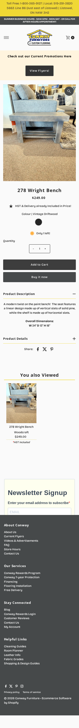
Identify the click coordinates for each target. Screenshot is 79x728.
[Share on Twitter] (45, 349)
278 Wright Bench (21, 427)
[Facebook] (6, 687)
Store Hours (12, 549)
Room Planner (13, 650)
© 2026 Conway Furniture (22, 698)
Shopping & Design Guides (22, 663)
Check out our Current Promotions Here (39, 56)
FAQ (6, 545)
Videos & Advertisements (21, 540)
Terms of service (32, 692)
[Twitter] (11, 687)
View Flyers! (39, 70)
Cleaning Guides (15, 646)
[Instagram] (21, 687)
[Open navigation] (6, 37)
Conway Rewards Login (20, 614)
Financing (10, 581)
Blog (7, 609)
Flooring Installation (17, 586)
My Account (12, 627)
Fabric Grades (13, 659)
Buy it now (39, 277)
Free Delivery (13, 590)
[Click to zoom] (69, 91)
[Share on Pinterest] (52, 349)
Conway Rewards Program (22, 573)
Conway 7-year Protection (21, 577)
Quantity (9, 241)
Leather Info (12, 655)
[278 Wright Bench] (21, 403)
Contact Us (11, 553)
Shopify (13, 702)
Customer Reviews (16, 618)
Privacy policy (11, 692)
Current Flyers (14, 536)
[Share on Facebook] (38, 349)
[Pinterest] (16, 687)
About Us (10, 532)
